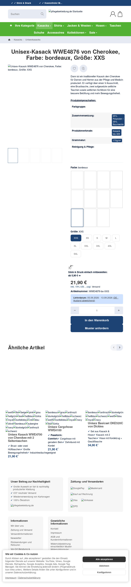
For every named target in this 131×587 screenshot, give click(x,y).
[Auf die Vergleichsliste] (83, 68)
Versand (96, 286)
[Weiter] (120, 347)
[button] (13, 155)
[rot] (115, 108)
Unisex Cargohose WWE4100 (60, 428)
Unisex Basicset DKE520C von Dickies (105, 424)
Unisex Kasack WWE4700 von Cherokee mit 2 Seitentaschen (25, 438)
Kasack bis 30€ (116, 132)
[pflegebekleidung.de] (35, 505)
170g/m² (117, 140)
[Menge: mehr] (119, 310)
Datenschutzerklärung (29, 577)
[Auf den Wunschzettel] (74, 68)
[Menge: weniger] (75, 310)
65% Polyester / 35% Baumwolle (118, 120)
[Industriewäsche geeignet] (115, 148)
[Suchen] (42, 13)
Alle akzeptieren (104, 559)
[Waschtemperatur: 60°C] (115, 154)
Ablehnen (104, 565)
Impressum (10, 577)
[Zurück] (113, 347)
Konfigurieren (104, 572)
